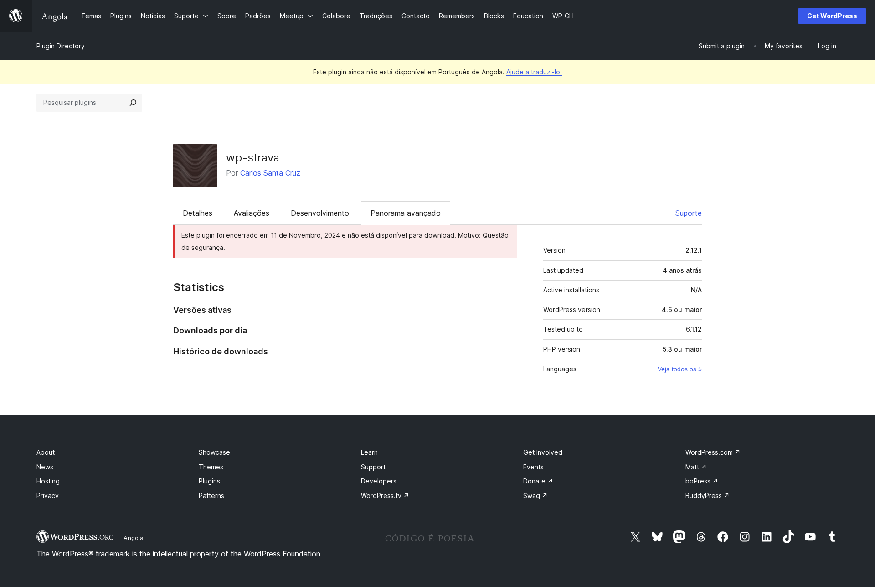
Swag (535, 495)
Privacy (47, 495)
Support (373, 467)
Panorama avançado (406, 213)
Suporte (688, 213)
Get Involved (542, 452)
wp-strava (252, 157)
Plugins (209, 481)
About (45, 452)
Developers (378, 481)
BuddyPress (707, 495)
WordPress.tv (385, 495)
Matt (696, 467)
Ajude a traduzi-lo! (534, 72)
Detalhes (197, 213)
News (44, 467)
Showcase (214, 452)
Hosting (48, 481)
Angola (134, 537)
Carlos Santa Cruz (270, 172)
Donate (538, 481)
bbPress (701, 481)
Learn (369, 452)
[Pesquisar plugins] (133, 103)
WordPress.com (713, 452)
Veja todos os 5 (680, 369)
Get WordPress (832, 16)
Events (533, 467)
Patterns (211, 495)
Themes (211, 467)
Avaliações (251, 213)
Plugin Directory (60, 46)
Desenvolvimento (320, 213)
